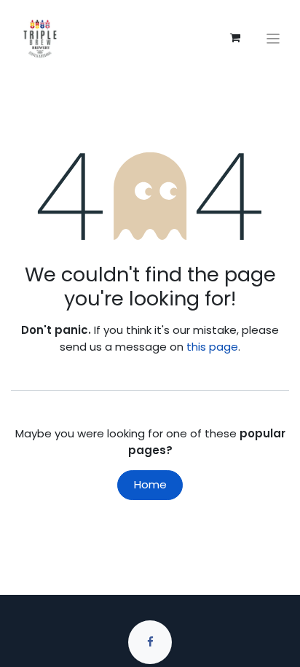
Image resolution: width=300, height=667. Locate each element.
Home (150, 484)
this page (212, 346)
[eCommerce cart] (235, 37)
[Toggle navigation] (273, 38)
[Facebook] (150, 642)
